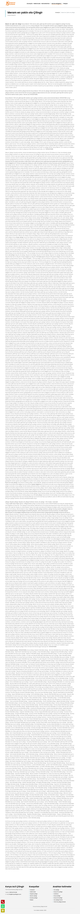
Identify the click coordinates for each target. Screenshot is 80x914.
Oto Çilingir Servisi (58, 900)
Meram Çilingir (33, 896)
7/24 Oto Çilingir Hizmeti (60, 902)
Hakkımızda (37, 3)
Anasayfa (30, 3)
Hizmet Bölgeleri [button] (56, 3)
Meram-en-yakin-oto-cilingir (13, 24)
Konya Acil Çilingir (58, 898)
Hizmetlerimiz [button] (45, 3)
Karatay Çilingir (33, 898)
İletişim (65, 3)
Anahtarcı (56, 894)
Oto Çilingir (56, 890)
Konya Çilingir (57, 896)
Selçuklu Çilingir (33, 894)
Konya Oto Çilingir (58, 892)
